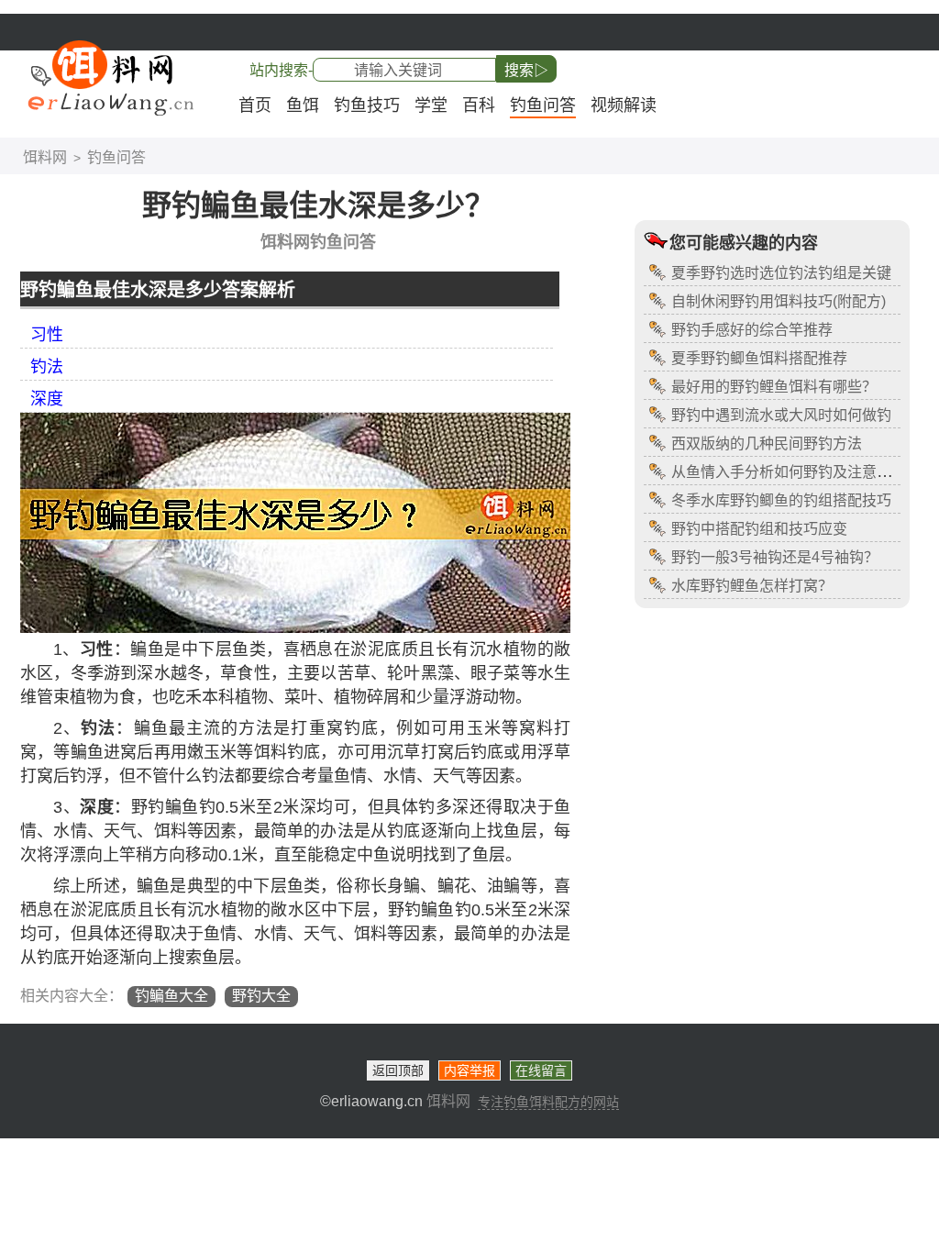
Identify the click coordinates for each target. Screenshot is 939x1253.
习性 (46, 335)
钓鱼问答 (543, 105)
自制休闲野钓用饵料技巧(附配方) (778, 301)
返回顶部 (398, 1070)
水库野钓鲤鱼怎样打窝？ (752, 585)
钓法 (46, 367)
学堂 (430, 105)
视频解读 (624, 105)
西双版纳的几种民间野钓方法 (766, 443)
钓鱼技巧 (367, 105)
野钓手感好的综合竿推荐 (752, 330)
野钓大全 (261, 996)
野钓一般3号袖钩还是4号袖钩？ (774, 557)
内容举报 (469, 1070)
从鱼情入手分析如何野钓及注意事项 (788, 472)
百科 (478, 105)
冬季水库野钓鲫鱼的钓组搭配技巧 (781, 500)
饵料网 (45, 157)
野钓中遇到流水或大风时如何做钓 (781, 415)
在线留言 (541, 1070)
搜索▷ (526, 70)
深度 (46, 399)
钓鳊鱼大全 (171, 996)
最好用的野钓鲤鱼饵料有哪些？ (774, 386)
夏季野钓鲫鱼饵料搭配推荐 (759, 358)
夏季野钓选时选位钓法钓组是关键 (781, 273)
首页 (254, 105)
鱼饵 (302, 105)
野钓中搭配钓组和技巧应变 (759, 529)
